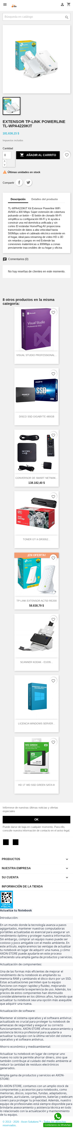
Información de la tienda (22, 886)
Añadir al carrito (38, 155)
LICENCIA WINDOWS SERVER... (36, 723)
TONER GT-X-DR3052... (36, 539)
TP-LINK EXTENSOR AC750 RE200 (36, 600)
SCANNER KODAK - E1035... (36, 662)
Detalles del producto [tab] (44, 199)
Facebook (6, 842)
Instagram (15, 842)
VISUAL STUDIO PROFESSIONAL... (36, 355)
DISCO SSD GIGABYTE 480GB (36, 416)
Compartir (19, 182)
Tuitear (28, 182)
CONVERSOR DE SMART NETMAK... (36, 477)
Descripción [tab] (18, 199)
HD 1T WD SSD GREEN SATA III (36, 784)
